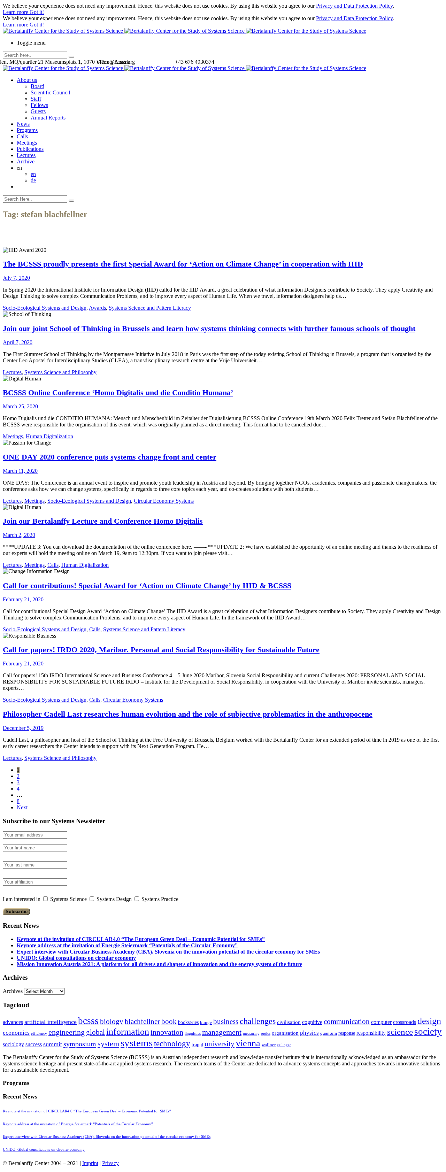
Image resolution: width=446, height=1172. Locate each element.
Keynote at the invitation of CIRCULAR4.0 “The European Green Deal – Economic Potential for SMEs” (141, 939)
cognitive (312, 1022)
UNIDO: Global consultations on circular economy (76, 958)
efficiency (39, 1033)
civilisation (289, 1022)
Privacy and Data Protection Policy (354, 6)
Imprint (90, 1163)
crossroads (404, 1022)
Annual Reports (48, 118)
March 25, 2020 (20, 406)
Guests (38, 111)
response (346, 1033)
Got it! (37, 12)
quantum (328, 1033)
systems (137, 1042)
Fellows (39, 105)
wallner (269, 1044)
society (428, 1031)
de (33, 180)
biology (111, 1021)
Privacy (110, 1163)
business (225, 1021)
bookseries (188, 1022)
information (127, 1031)
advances (13, 1022)
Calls (22, 136)
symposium (79, 1044)
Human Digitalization (49, 436)
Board (37, 86)
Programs (27, 130)
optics (265, 1033)
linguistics (193, 1033)
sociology (13, 1044)
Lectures (26, 155)
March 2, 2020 (19, 535)
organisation (285, 1033)
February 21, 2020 (23, 599)
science (400, 1031)
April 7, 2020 (17, 342)
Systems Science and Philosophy (60, 372)
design (429, 1021)
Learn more (16, 12)
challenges (258, 1021)
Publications (30, 149)
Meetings (27, 143)
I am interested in (21, 899)
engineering (66, 1032)
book (169, 1021)
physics (309, 1033)
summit (52, 1044)
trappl (197, 1044)
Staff (36, 99)
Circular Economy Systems (164, 501)
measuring (251, 1033)
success (33, 1044)
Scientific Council (50, 92)
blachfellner (142, 1021)
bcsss (88, 1021)
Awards (97, 308)
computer (381, 1022)
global (95, 1032)
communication (347, 1021)
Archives (13, 991)
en (33, 174)
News (23, 124)
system (108, 1043)
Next (22, 807)
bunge (206, 1022)
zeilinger (284, 1045)
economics (16, 1032)
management (221, 1032)
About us (27, 80)
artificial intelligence (50, 1021)
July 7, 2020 (16, 278)
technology (172, 1043)
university (219, 1044)
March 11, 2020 (20, 471)
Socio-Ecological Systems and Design (44, 308)
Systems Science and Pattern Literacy (150, 308)
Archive (25, 161)
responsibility (371, 1033)
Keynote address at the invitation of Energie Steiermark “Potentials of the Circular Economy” (127, 945)
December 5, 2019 (23, 728)
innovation (167, 1032)
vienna (248, 1043)
